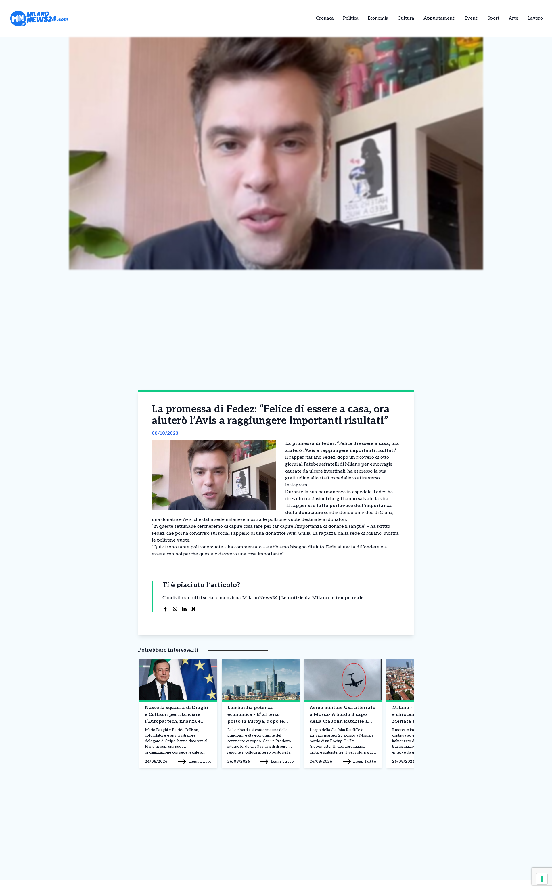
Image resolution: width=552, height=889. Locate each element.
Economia (378, 18)
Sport (493, 18)
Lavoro (535, 18)
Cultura (406, 18)
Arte (513, 18)
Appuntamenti (439, 18)
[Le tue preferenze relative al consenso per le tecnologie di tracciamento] (541, 878)
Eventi (471, 18)
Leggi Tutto (200, 761)
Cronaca (325, 18)
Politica (351, 18)
